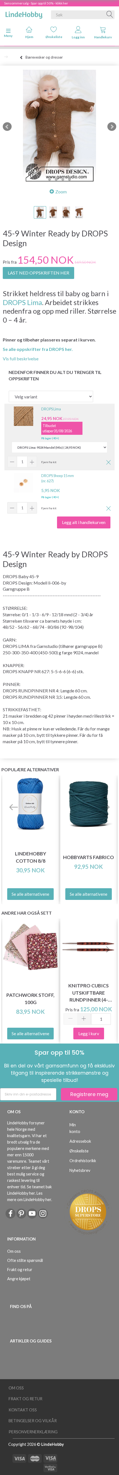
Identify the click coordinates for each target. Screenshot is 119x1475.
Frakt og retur (19, 1269)
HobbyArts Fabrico (88, 857)
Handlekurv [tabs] (103, 37)
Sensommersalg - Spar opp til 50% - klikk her (36, 3)
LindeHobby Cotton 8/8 (30, 857)
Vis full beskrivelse (20, 358)
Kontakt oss (23, 1409)
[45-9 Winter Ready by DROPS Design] (59, 127)
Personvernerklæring (33, 1431)
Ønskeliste (53, 37)
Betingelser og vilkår (33, 1420)
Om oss (14, 1251)
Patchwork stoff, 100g (30, 998)
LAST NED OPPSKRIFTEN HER (38, 272)
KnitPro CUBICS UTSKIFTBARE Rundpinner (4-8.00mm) (88, 993)
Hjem (29, 37)
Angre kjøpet (18, 1278)
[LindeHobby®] (23, 14)
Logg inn (78, 37)
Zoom (61, 191)
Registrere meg (89, 1094)
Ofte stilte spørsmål (25, 1260)
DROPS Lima (22, 302)
